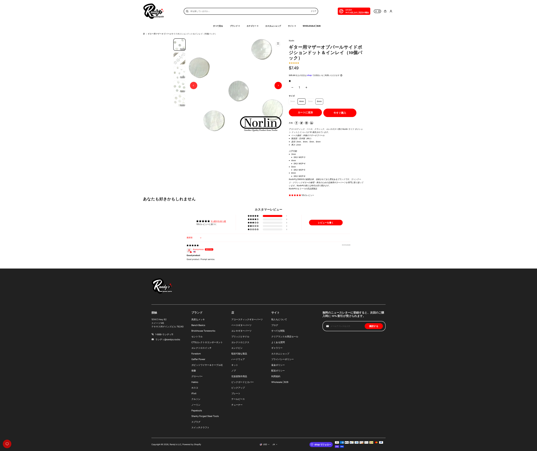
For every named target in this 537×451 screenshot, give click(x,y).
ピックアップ (238, 387)
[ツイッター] (301, 123)
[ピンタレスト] (306, 123)
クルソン (195, 399)
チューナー (237, 404)
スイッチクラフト (200, 427)
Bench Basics (198, 325)
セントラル (197, 336)
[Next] (278, 85)
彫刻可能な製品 (239, 353)
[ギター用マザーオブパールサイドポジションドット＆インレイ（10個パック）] (278, 43)
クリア (313, 11)
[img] (193, 245)
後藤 (193, 370)
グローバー (197, 376)
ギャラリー (277, 347)
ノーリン (195, 404)
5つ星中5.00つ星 (218, 221)
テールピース (238, 399)
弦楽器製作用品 (239, 376)
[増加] (306, 87)
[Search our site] (187, 11)
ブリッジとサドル (240, 336)
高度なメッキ (198, 319)
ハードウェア (238, 359)
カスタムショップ (280, 353)
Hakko (194, 382)
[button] (295, 195)
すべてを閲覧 (278, 330)
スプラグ (195, 421)
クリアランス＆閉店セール (284, 336)
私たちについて (279, 319)
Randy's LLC (175, 444)
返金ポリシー (278, 365)
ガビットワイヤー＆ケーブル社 (207, 365)
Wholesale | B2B (279, 382)
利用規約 (275, 376)
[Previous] (193, 85)
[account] (391, 11)
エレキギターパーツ (241, 330)
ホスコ (194, 387)
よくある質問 (278, 342)
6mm (319, 101)
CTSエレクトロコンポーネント (207, 342)
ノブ (233, 370)
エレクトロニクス (240, 342)
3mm (292, 101)
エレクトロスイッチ (201, 347)
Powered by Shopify (191, 444)
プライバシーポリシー (282, 359)
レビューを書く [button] (326, 222)
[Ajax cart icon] (385, 11)
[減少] (292, 87)
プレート (235, 393)
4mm (301, 101)
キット (234, 365)
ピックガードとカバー (242, 382)
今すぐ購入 (340, 112)
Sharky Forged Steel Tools (205, 416)
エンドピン (237, 347)
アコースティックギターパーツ (247, 319)
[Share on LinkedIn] (311, 123)
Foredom (196, 353)
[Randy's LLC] (153, 11)
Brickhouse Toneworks (203, 330)
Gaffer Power (198, 359)
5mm (310, 101)
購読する (373, 326)
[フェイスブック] (296, 123)
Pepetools (196, 410)
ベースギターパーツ (241, 325)
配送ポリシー (278, 370)
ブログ (274, 325)
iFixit (193, 393)
